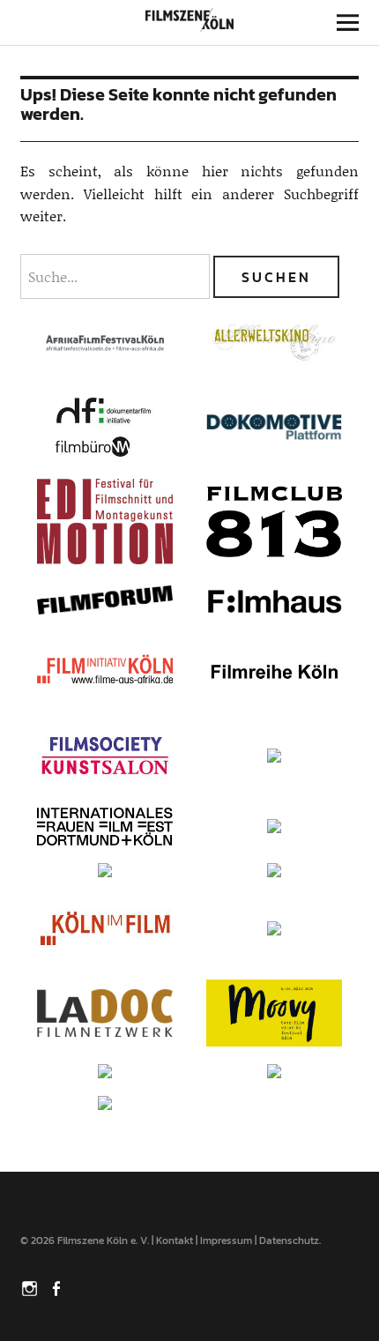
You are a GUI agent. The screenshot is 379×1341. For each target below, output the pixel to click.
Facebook (58, 1287)
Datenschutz (289, 1240)
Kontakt (174, 1240)
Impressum (226, 1240)
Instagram (32, 1287)
